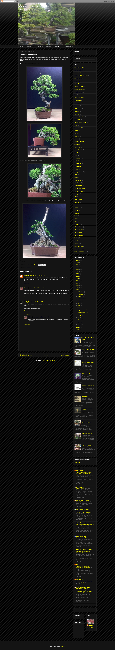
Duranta (77, 114)
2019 (77, 276)
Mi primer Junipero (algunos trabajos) (86, 421)
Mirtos (76, 169)
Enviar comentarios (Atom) (48, 360)
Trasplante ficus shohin (87, 445)
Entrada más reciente (26, 355)
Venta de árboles (68, 46)
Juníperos (77, 147)
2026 (77, 260)
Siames (76, 210)
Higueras (77, 136)
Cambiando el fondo (82, 312)
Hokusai (77, 139)
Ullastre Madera (79, 229)
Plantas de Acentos (80, 188)
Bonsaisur (77, 462)
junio (79, 305)
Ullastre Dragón (79, 227)
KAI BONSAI (79, 470)
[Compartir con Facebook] (44, 265)
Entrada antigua (64, 355)
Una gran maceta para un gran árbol (85, 524)
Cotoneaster (78, 103)
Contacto (49, 46)
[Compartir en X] (42, 265)
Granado (77, 133)
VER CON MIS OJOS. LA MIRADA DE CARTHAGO (83, 588)
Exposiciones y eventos (81, 122)
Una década (84, 396)
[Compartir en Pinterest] (45, 265)
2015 (77, 285)
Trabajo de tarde (85, 373)
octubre (80, 296)
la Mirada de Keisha (80, 249)
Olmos (76, 177)
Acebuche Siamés (79, 72)
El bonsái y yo (80, 487)
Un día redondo (80, 488)
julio (79, 303)
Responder (26, 283)
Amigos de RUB (79, 86)
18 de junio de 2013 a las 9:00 (41, 317)
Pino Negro (77, 183)
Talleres (77, 213)
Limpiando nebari (82, 310)
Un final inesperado (86, 433)
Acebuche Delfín (79, 70)
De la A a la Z (78, 108)
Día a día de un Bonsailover (84, 523)
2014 (77, 287)
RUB (76, 196)
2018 (77, 278)
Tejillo (76, 216)
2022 (77, 269)
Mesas (76, 155)
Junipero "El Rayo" (79, 141)
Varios (76, 238)
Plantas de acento (79, 191)
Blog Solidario (78, 92)
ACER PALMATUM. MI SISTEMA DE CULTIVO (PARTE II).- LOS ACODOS (84, 474)
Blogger (62, 646)
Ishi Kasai (26, 275)
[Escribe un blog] (41, 265)
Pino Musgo (78, 180)
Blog (21, 46)
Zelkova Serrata (79, 246)
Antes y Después (79, 89)
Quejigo (77, 194)
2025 (77, 262)
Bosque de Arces (79, 97)
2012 (77, 327)
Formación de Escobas (87, 385)
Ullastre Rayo (78, 232)
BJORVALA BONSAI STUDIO (84, 550)
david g (26, 302)
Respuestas (28, 314)
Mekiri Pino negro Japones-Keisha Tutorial (87, 361)
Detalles (77, 111)
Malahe (76, 152)
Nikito (76, 174)
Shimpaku (77, 207)
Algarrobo (77, 83)
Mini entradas (78, 161)
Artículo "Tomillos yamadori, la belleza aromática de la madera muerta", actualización (84, 591)
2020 (77, 274)
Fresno (76, 130)
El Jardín (40, 46)
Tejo (76, 218)
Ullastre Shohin (79, 235)
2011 (77, 329)
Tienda (76, 221)
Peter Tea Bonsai (81, 536)
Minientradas (28, 267)
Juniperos (77, 144)
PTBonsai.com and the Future (83, 537)
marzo (79, 319)
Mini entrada (78, 158)
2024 (77, 264)
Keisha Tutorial (78, 150)
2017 (77, 280)
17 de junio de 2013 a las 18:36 (35, 302)
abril (79, 317)
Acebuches (77, 78)
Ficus (76, 125)
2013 (77, 290)
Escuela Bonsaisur (79, 116)
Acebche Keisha (79, 67)
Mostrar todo (92, 604)
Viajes (76, 240)
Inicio (46, 355)
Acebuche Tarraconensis (81, 75)
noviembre (81, 294)
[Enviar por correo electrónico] (39, 265)
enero (79, 324)
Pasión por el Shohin (35, 6)
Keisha (25, 288)
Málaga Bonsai (78, 172)
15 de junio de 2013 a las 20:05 (37, 288)
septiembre (81, 298)
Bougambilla (78, 100)
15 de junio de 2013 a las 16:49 (37, 275)
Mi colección (30, 46)
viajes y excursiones (80, 251)
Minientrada (78, 163)
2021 (77, 271)
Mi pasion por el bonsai (83, 564)
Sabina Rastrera (79, 199)
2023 (77, 267)
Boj (75, 94)
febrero (80, 322)
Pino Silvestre (78, 185)
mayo (79, 315)
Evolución (77, 119)
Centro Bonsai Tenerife (82, 500)
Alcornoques (78, 81)
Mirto (78, 307)
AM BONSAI (79, 579)
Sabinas (77, 202)
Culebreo (77, 105)
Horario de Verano (80, 502)
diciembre (80, 292)
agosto (80, 301)
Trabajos (57, 46)
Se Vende (77, 205)
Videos (76, 243)
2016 (77, 283)
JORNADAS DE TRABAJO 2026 (84, 512)
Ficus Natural (78, 127)
